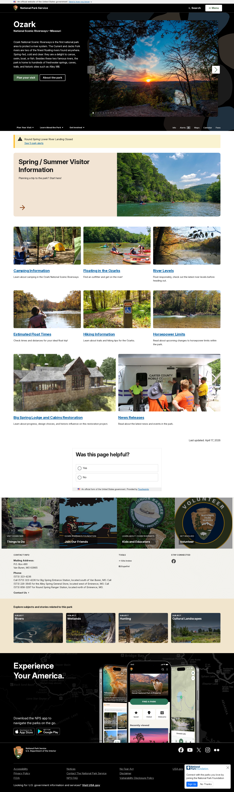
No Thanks (206, 784)
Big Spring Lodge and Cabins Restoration (48, 417)
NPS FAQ (72, 778)
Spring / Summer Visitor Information (54, 166)
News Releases (131, 417)
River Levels (163, 270)
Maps (196, 127)
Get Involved (76, 127)
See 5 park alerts (33, 143)
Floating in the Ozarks (101, 270)
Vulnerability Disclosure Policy (137, 778)
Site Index (126, 560)
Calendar (207, 127)
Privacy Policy (22, 773)
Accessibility (21, 768)
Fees (218, 127)
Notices (71, 768)
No (84, 477)
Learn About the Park (50, 127)
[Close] (228, 768)
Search (196, 8)
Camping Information (32, 270)
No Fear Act (127, 768)
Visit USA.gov (91, 785)
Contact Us (21, 592)
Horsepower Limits (169, 334)
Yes (85, 468)
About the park (52, 77)
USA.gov (178, 768)
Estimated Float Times (32, 334)
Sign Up (192, 784)
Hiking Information (99, 334)
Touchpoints (143, 489)
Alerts (184, 127)
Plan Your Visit (24, 127)
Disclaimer (125, 773)
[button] (216, 70)
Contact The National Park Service (86, 773)
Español (125, 566)
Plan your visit (26, 77)
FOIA (17, 778)
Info (174, 127)
